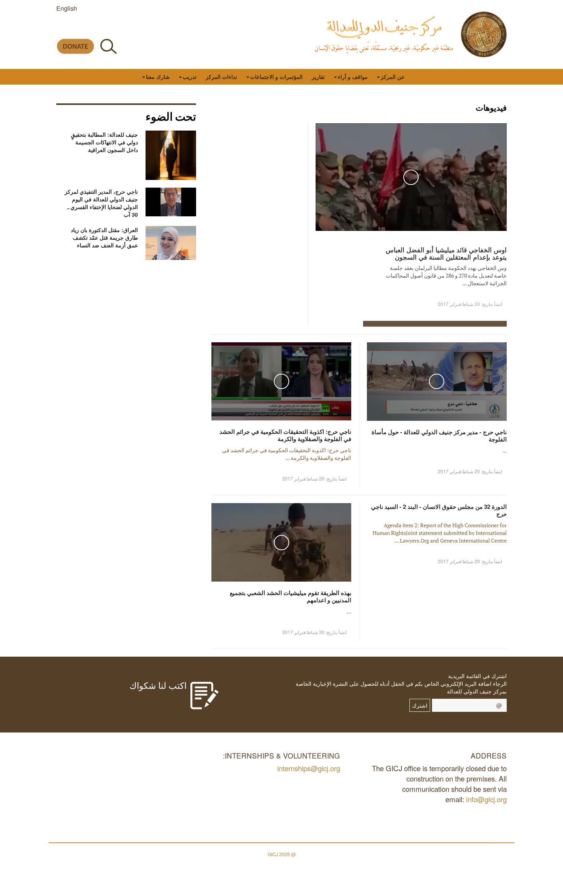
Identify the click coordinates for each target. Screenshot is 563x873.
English (66, 8)
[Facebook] (130, 28)
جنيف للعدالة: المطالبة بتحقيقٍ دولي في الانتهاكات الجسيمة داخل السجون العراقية (104, 142)
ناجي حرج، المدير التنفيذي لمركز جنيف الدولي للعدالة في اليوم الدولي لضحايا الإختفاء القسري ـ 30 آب (101, 203)
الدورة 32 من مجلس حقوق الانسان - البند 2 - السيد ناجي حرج (439, 510)
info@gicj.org (486, 799)
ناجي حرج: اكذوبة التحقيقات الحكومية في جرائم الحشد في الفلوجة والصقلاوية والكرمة (285, 435)
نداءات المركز (221, 76)
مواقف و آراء (353, 76)
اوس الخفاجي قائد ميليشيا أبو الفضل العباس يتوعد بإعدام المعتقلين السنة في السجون (446, 253)
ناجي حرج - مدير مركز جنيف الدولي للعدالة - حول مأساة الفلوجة (439, 435)
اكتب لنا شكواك (158, 685)
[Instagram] (78, 28)
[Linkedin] (61, 28)
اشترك (419, 705)
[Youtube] (95, 28)
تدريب (189, 76)
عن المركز (392, 76)
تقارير (318, 76)
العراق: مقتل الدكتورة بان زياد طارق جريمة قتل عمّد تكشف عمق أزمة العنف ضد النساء (104, 237)
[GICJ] (484, 34)
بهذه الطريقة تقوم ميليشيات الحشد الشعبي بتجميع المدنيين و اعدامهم (290, 596)
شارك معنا (158, 76)
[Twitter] (113, 28)
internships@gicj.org (308, 768)
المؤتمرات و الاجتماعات (276, 76)
